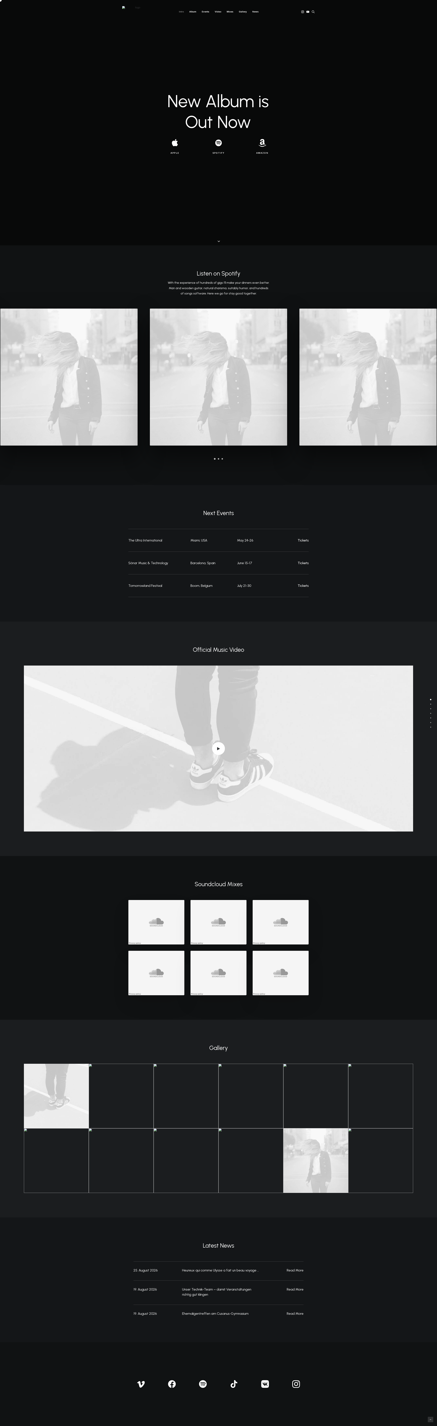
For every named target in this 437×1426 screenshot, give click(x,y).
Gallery (243, 11)
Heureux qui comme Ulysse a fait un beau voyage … (220, 1270)
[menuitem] (181, 11)
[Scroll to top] (430, 1419)
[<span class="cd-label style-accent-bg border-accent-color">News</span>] (430, 727)
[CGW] (136, 11)
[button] (303, 11)
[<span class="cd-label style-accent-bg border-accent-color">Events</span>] (430, 708)
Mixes (230, 11)
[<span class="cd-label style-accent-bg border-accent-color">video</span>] (430, 713)
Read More (295, 1270)
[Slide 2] (218, 459)
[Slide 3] (222, 459)
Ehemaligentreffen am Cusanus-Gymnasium (215, 1313)
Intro (181, 11)
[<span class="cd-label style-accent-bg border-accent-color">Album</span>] (430, 704)
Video (218, 11)
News (255, 11)
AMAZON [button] (262, 153)
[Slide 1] (215, 459)
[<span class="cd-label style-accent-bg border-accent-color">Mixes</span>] (430, 717)
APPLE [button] (175, 153)
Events (205, 11)
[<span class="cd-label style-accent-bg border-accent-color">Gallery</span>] (430, 722)
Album (192, 11)
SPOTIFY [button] (219, 153)
